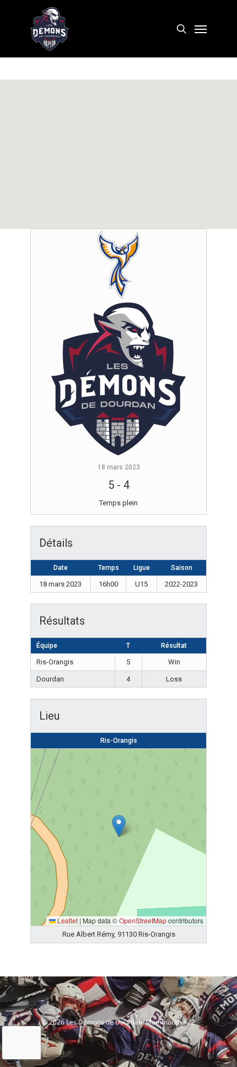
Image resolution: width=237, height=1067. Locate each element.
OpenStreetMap (142, 920)
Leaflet (67, 920)
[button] (119, 826)
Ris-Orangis (118, 740)
